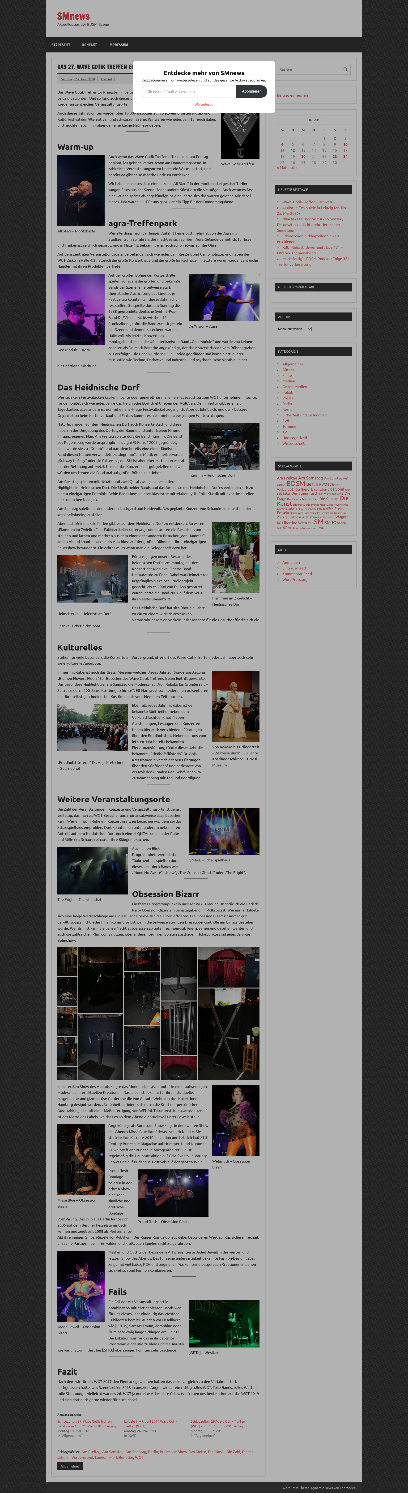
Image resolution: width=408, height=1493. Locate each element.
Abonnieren (252, 91)
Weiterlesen (204, 104)
